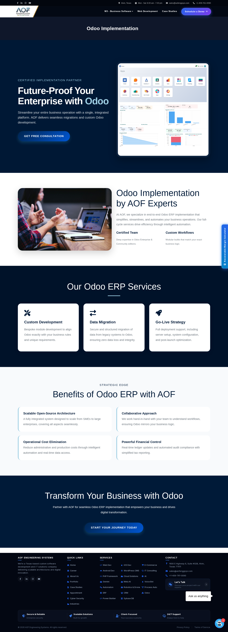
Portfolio (74, 581)
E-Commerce (151, 565)
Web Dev (107, 565)
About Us (74, 576)
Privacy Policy (183, 627)
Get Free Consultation (44, 136)
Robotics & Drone (132, 587)
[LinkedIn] (26, 578)
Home (73, 565)
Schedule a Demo (195, 11)
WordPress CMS (131, 570)
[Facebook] (20, 578)
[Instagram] (32, 578)
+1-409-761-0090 (177, 575)
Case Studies (169, 11)
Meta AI (127, 581)
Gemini (106, 581)
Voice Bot (149, 581)
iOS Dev (127, 565)
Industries (74, 604)
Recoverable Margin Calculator (225, 245)
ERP (104, 593)
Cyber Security (77, 598)
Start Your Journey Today (114, 527)
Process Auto (151, 587)
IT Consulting (151, 570)
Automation (108, 587)
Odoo (147, 593)
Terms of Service (202, 627)
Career (73, 570)
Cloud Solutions (131, 576)
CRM (126, 593)
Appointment (76, 593)
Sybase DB (129, 598)
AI (145, 576)
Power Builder (109, 598)
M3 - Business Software (118, 11)
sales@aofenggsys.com (179, 3)
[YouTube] (38, 578)
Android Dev (108, 570)
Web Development (147, 11)
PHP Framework (110, 576)
